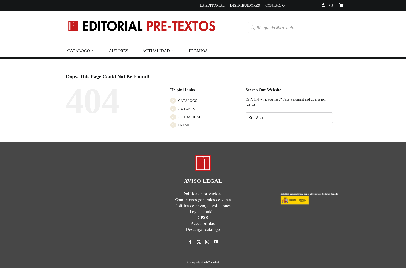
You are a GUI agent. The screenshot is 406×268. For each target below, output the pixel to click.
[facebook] (190, 242)
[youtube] (216, 242)
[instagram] (207, 242)
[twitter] (199, 242)
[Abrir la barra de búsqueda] (331, 5)
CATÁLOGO (188, 100)
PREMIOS (185, 125)
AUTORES (186, 109)
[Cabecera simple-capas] (141, 16)
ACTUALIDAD (190, 117)
